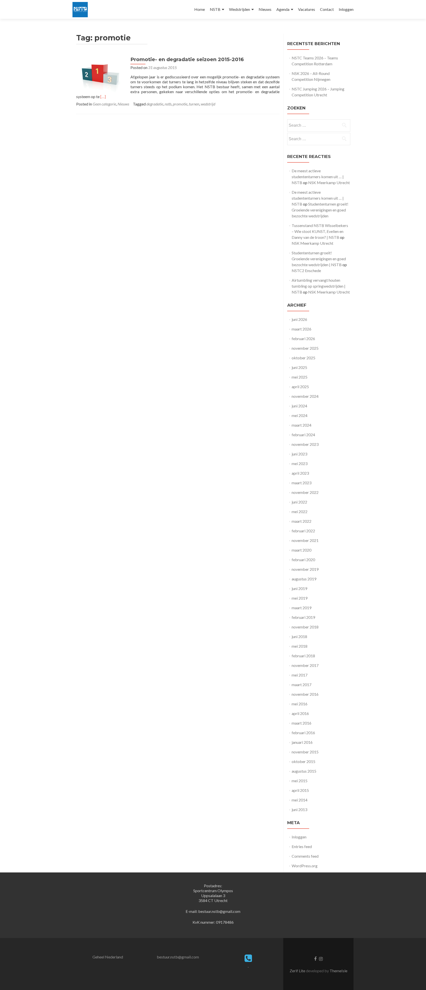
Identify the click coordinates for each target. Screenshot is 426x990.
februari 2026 (303, 338)
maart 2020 (301, 550)
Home (199, 9)
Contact (327, 9)
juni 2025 (299, 367)
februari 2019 (303, 617)
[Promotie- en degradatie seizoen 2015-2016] (100, 74)
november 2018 (305, 627)
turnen (194, 104)
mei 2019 (299, 598)
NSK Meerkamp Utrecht (329, 182)
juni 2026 (299, 319)
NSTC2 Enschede (306, 270)
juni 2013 (299, 809)
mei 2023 (299, 463)
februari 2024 (303, 434)
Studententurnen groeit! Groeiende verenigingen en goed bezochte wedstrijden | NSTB (319, 258)
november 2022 (305, 492)
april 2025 (300, 386)
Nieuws (265, 9)
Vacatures (306, 9)
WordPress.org (305, 865)
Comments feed (305, 856)
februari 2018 (303, 655)
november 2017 (305, 665)
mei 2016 (299, 703)
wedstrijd (208, 104)
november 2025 (305, 348)
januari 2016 (302, 742)
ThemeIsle (338, 970)
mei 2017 (299, 675)
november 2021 (305, 540)
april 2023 (300, 473)
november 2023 (305, 444)
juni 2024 (299, 405)
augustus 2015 (304, 771)
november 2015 (305, 751)
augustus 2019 (304, 578)
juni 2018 (299, 636)
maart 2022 (301, 521)
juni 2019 (299, 588)
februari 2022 (303, 530)
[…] (103, 96)
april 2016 (300, 713)
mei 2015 (299, 780)
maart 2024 (301, 425)
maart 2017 (301, 684)
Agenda (282, 9)
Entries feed (302, 846)
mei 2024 (299, 415)
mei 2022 (299, 511)
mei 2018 (299, 646)
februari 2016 (303, 732)
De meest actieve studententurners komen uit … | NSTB (318, 176)
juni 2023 (299, 454)
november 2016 (305, 694)
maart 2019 (301, 607)
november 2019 (305, 569)
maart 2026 (301, 329)
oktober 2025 (303, 357)
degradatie (154, 104)
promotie (180, 104)
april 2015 (300, 790)
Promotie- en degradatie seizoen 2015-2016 (187, 59)
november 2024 (305, 396)
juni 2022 (299, 502)
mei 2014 (299, 800)
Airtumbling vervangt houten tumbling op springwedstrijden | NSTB (318, 286)
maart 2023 (301, 482)
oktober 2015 (303, 761)
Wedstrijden (239, 9)
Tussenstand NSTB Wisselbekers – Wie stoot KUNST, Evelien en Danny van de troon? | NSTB (320, 231)
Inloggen (346, 9)
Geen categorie (104, 104)
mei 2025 (299, 377)
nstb (168, 104)
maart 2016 (301, 723)
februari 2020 (303, 559)
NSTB (215, 9)
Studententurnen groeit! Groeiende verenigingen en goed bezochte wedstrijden (320, 210)
